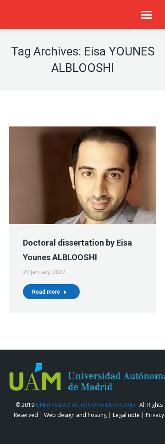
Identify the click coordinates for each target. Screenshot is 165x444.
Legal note (126, 415)
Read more (46, 292)
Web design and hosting (75, 415)
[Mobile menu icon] (147, 15)
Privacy (155, 415)
